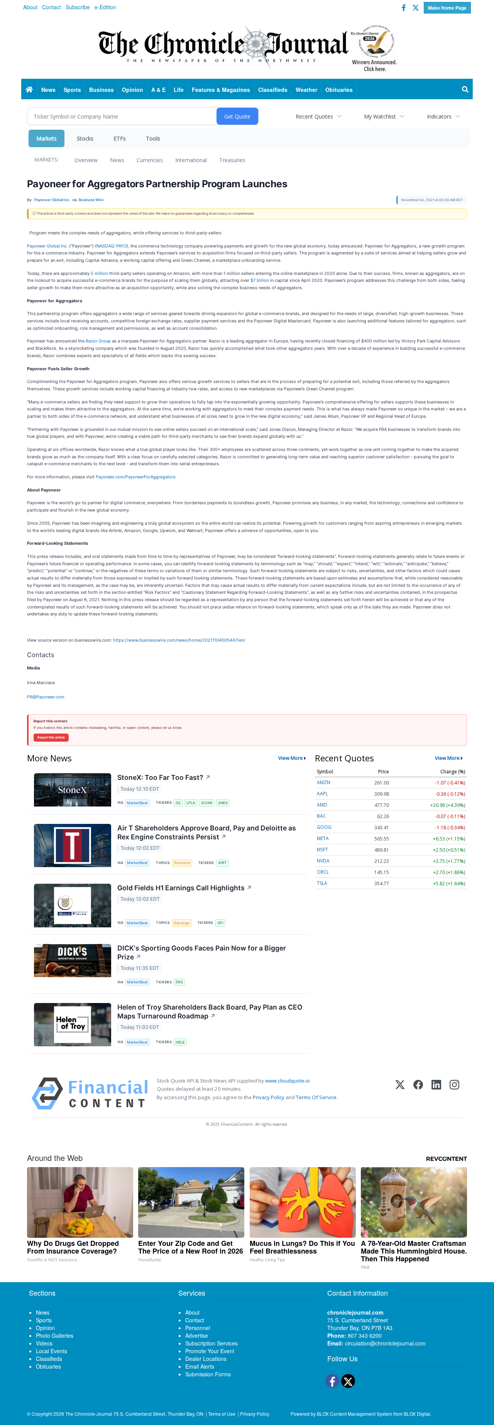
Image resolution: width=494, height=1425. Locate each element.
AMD (322, 804)
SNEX (223, 803)
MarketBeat (137, 803)
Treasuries (232, 160)
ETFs (119, 138)
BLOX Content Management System (354, 1413)
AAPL (322, 793)
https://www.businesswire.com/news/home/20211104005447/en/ (179, 640)
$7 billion (259, 280)
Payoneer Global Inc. (47, 246)
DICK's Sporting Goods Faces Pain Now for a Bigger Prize (201, 952)
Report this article (51, 737)
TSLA (322, 883)
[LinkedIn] (436, 1093)
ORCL (323, 872)
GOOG (324, 827)
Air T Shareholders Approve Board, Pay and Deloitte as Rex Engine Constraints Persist (206, 832)
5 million (99, 273)
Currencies (150, 160)
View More (290, 757)
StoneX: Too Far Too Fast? (164, 777)
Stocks (85, 138)
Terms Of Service (316, 1097)
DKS (179, 982)
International (191, 160)
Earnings (181, 923)
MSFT (322, 849)
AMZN (323, 782)
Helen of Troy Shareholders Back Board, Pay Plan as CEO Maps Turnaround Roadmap (210, 1011)
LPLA (190, 803)
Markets (46, 138)
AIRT (222, 863)
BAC (321, 816)
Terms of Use (221, 1413)
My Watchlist (380, 116)
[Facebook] (418, 1093)
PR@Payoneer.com (45, 697)
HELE (180, 1042)
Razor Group (98, 341)
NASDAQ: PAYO (111, 246)
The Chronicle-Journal (88, 1413)
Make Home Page (447, 7)
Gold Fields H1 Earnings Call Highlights (184, 888)
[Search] (465, 89)
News (117, 160)
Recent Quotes (314, 116)
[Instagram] (454, 1093)
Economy (182, 863)
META (323, 838)
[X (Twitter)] (400, 1093)
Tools (153, 138)
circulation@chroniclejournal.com (385, 1343)
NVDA (323, 860)
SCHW (206, 803)
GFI (220, 923)
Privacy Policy (268, 1097)
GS (178, 803)
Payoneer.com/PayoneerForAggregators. (136, 477)
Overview (86, 160)
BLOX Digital (417, 1413)
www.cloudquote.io (287, 1080)
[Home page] (247, 47)
